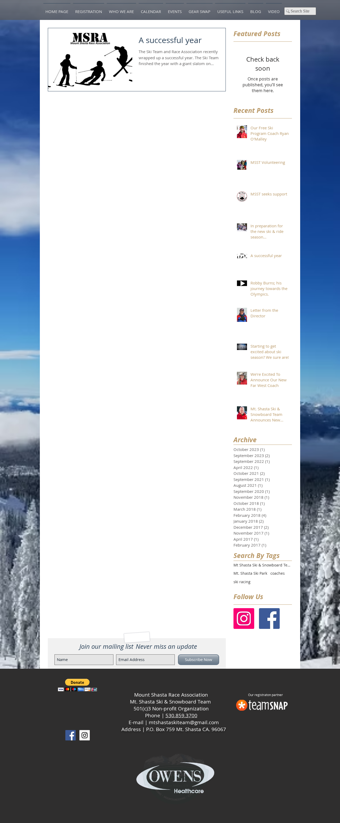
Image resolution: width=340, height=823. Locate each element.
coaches (277, 573)
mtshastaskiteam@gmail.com (184, 722)
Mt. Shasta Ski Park (250, 573)
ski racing (241, 581)
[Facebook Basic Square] (269, 618)
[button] (77, 685)
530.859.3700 (181, 715)
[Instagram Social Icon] (243, 618)
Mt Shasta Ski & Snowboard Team (262, 565)
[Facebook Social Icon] (70, 735)
